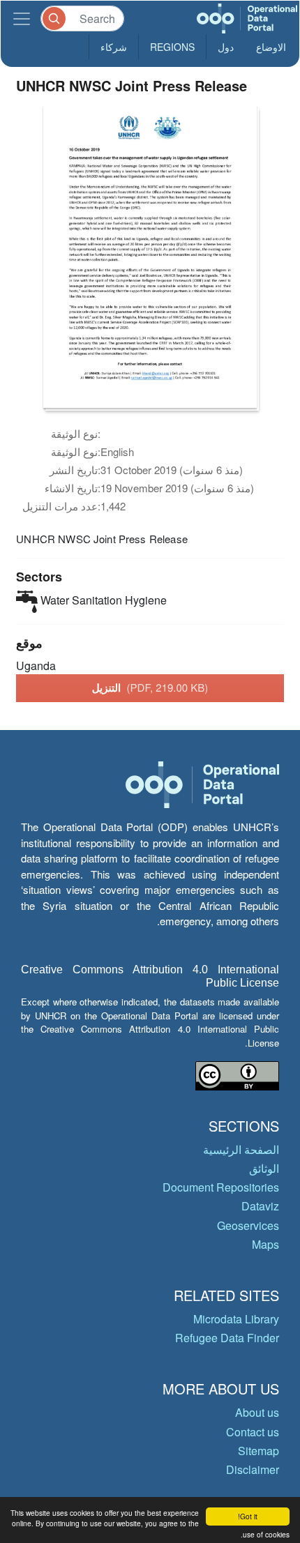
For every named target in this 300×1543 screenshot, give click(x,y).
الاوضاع (271, 47)
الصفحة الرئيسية (241, 1149)
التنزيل (150, 687)
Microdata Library (236, 1319)
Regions (172, 47)
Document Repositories (221, 1187)
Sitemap (258, 1451)
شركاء (113, 47)
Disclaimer (252, 1469)
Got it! (247, 1516)
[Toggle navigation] (21, 18)
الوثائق (264, 1168)
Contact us (252, 1432)
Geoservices (248, 1225)
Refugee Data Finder (227, 1338)
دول (226, 47)
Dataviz (260, 1206)
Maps (265, 1244)
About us (257, 1412)
